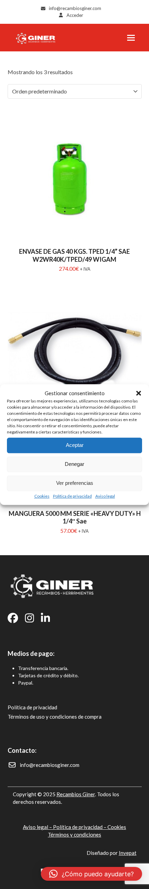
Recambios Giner (75, 794)
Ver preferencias (74, 483)
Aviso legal (105, 496)
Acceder (75, 15)
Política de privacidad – (80, 827)
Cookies (42, 496)
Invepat (128, 853)
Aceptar (75, 445)
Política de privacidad (72, 496)
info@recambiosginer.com (75, 8)
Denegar (74, 464)
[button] (138, 393)
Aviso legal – (38, 827)
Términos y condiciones (74, 834)
